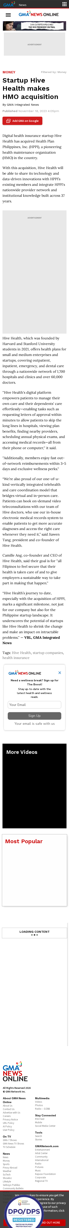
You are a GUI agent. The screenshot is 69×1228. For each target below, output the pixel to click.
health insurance (16, 657)
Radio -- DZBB (42, 1108)
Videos (38, 1101)
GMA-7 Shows (10, 1140)
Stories (38, 1139)
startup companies (48, 652)
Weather (7, 1171)
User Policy (8, 1130)
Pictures (39, 1167)
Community (41, 1156)
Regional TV (41, 1181)
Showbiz (7, 1178)
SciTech (7, 1174)
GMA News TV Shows (13, 1143)
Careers (7, 1116)
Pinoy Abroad (10, 1167)
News (22, 5)
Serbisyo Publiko (11, 1185)
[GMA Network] (9, 3)
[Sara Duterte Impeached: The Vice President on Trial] (34, 26)
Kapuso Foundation (45, 1174)
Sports (6, 1164)
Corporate (40, 1177)
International (41, 1160)
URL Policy (8, 1123)
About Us (7, 1105)
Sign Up (34, 715)
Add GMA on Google (23, 121)
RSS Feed (39, 1119)
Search (38, 1136)
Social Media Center (45, 1126)
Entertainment (42, 1149)
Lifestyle (7, 1181)
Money (6, 1160)
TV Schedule (9, 1147)
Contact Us (8, 1109)
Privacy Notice (10, 1119)
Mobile (38, 1122)
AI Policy (7, 1126)
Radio (38, 1163)
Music (38, 1170)
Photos (39, 1105)
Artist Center (41, 1153)
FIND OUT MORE (50, 1222)
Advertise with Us (11, 1112)
